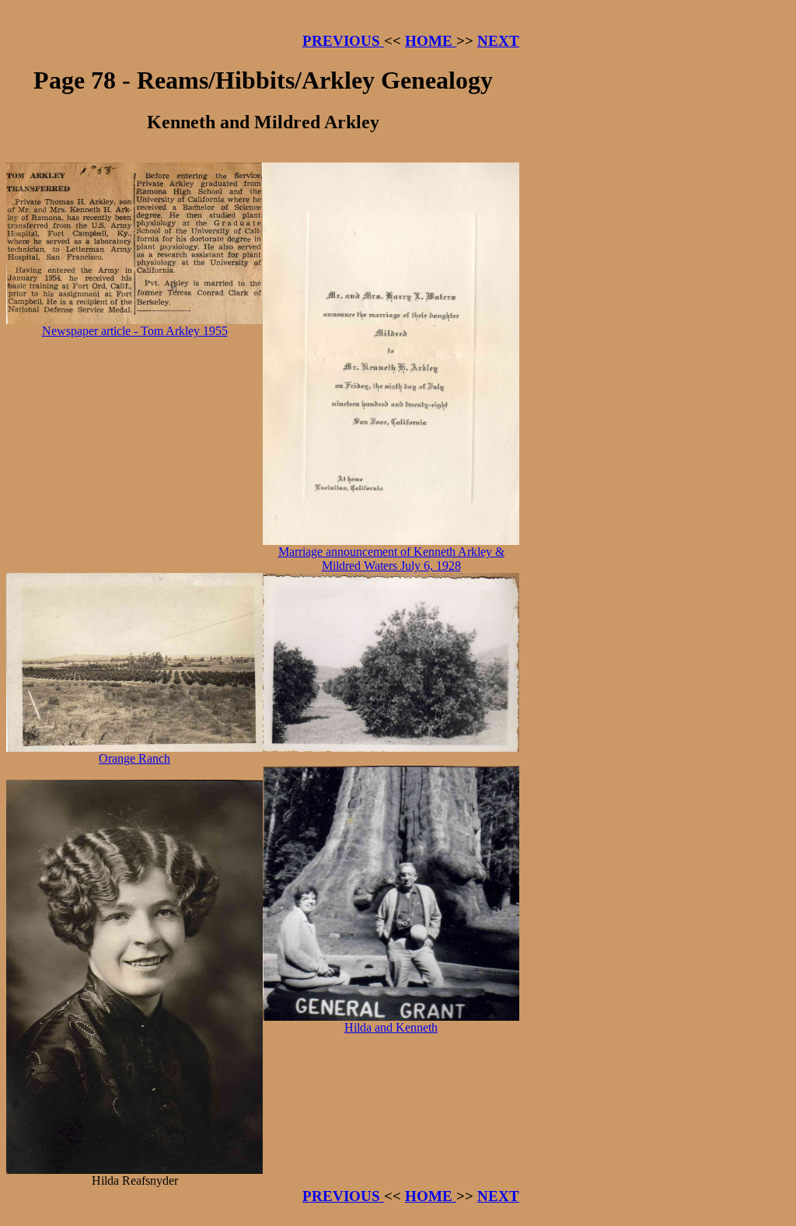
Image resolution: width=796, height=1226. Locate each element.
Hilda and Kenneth (391, 1027)
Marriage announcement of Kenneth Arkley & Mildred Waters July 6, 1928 (391, 558)
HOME (430, 41)
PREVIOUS (343, 41)
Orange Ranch (134, 758)
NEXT (498, 41)
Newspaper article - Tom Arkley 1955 (135, 330)
